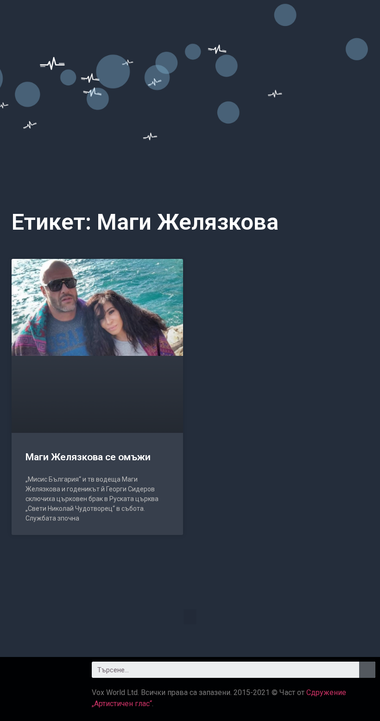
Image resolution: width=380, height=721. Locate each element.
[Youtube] (67, 673)
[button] (190, 616)
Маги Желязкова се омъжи (88, 457)
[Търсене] (367, 670)
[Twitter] (41, 673)
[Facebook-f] (16, 673)
